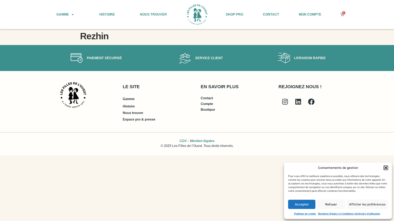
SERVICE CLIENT (209, 58)
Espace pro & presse (139, 119)
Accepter (302, 204)
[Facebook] (311, 101)
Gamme (129, 99)
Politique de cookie (305, 213)
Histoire (129, 106)
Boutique (208, 109)
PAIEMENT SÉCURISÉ (104, 58)
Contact (207, 98)
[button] (386, 168)
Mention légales (202, 141)
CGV (183, 141)
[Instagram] (285, 101)
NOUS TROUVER (153, 14)
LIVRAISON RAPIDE (310, 58)
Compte (207, 104)
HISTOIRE (107, 14)
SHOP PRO (234, 14)
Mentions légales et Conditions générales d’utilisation (349, 213)
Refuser (331, 204)
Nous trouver (133, 113)
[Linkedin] (298, 101)
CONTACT (271, 14)
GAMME (62, 14)
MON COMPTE (310, 14)
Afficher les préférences (367, 204)
